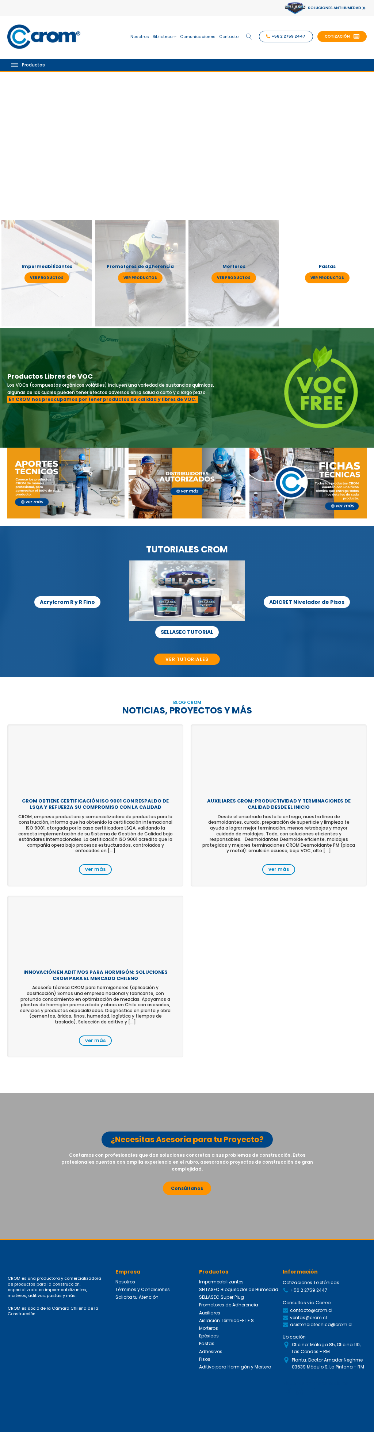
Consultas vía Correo (307, 1302)
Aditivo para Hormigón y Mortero (235, 1367)
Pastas (206, 1343)
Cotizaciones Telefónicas (311, 1282)
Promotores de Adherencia (228, 1305)
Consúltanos (187, 1188)
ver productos (47, 277)
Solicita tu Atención (137, 1297)
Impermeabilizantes (221, 1282)
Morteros (208, 1328)
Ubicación (294, 1337)
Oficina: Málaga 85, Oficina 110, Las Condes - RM (326, 1348)
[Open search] (249, 36)
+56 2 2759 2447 (308, 1290)
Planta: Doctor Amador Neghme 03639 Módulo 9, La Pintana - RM (328, 1363)
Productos (33, 65)
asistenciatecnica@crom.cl (321, 1324)
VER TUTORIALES (187, 659)
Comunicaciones (197, 36)
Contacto (228, 36)
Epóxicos (209, 1336)
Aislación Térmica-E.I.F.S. (227, 1320)
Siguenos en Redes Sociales (315, 1383)
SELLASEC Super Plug (221, 1297)
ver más (95, 869)
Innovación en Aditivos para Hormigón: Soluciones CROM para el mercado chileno (95, 975)
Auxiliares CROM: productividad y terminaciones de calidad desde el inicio (279, 804)
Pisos (204, 1359)
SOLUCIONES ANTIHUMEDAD (334, 8)
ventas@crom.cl (308, 1317)
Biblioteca (163, 36)
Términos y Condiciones (142, 1289)
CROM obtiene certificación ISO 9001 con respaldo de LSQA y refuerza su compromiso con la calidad (95, 804)
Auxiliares (209, 1313)
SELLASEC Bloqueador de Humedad (238, 1289)
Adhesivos (210, 1351)
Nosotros (139, 36)
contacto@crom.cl (311, 1310)
